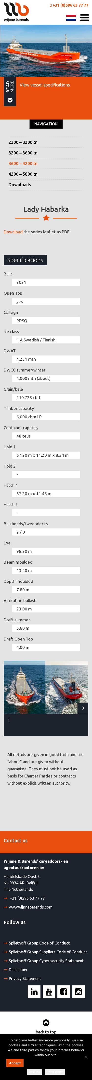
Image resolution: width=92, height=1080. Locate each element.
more (9, 86)
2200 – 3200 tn (23, 142)
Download (13, 231)
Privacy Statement (25, 978)
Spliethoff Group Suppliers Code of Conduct (48, 952)
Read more (55, 1072)
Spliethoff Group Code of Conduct (39, 943)
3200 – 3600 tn (23, 153)
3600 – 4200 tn (23, 163)
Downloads (20, 184)
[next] (82, 708)
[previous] (9, 708)
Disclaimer (18, 969)
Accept (15, 1063)
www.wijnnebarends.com (31, 907)
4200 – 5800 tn (23, 174)
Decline (34, 1072)
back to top (46, 1032)
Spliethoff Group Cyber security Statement (46, 961)
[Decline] (85, 1057)
